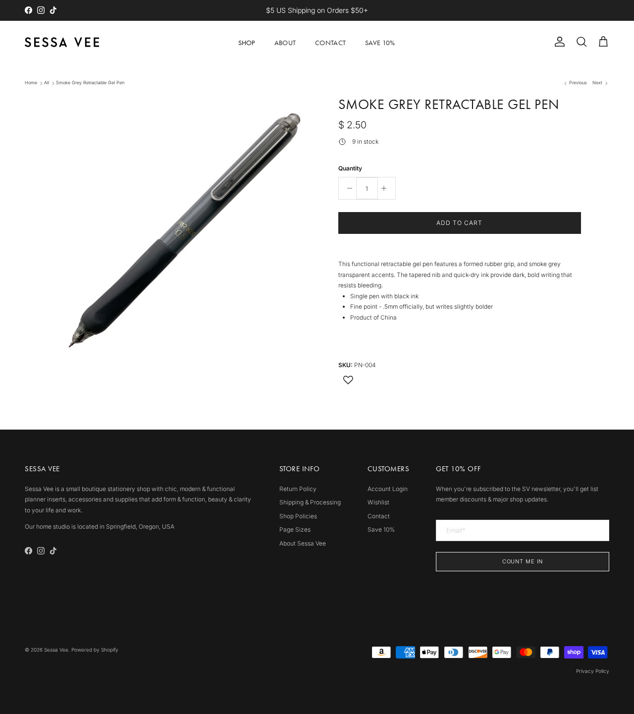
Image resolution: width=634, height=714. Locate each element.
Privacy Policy (592, 671)
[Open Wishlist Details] (348, 380)
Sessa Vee (56, 650)
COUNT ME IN (522, 561)
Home (31, 83)
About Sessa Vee (302, 543)
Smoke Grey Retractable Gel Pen (90, 83)
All (46, 83)
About (285, 43)
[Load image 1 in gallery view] (185, 227)
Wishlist (378, 502)
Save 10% (380, 43)
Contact (330, 43)
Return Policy (298, 489)
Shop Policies (298, 516)
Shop (246, 43)
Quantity (350, 168)
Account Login (388, 489)
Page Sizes (295, 529)
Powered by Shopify (94, 650)
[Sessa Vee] (62, 42)
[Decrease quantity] (347, 188)
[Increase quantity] (386, 188)
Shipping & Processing (310, 502)
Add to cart (459, 222)
